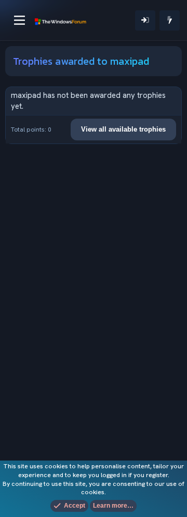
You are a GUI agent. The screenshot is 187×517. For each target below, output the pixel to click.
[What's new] (169, 20)
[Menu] (19, 20)
